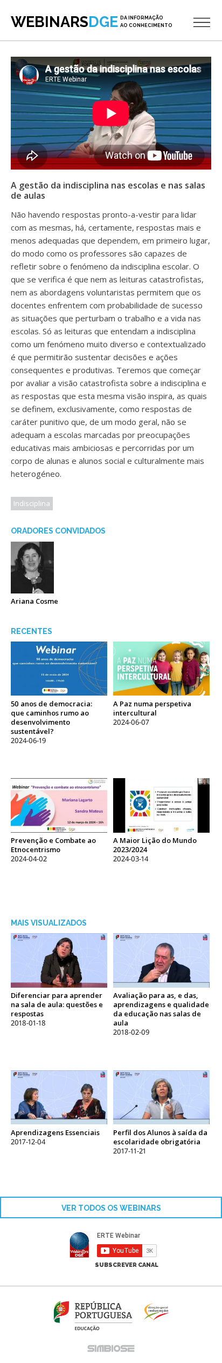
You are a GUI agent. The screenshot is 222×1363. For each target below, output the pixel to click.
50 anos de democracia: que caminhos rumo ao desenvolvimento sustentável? (51, 717)
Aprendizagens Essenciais (55, 1132)
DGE (91, 22)
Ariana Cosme (34, 601)
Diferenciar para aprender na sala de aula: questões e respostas (57, 1004)
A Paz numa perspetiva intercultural (152, 708)
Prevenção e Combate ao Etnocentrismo (53, 844)
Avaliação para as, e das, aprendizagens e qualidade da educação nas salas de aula (161, 1009)
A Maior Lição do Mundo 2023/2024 (155, 844)
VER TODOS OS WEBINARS (111, 1208)
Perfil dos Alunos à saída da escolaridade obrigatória (160, 1137)
